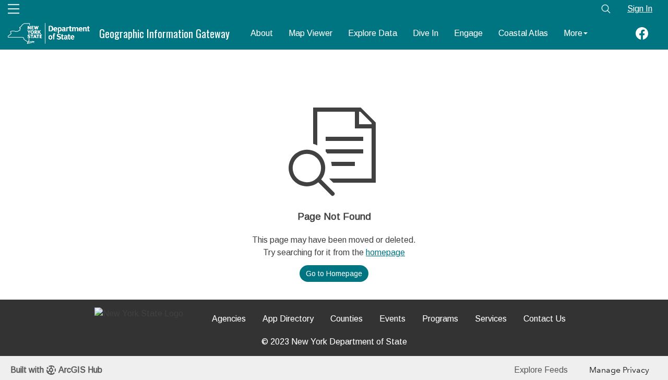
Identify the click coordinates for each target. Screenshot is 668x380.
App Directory (288, 318)
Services (491, 318)
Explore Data (372, 33)
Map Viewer (310, 33)
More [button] (573, 33)
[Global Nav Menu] (14, 9)
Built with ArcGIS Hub (56, 369)
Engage (468, 33)
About (261, 33)
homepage (385, 252)
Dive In (425, 33)
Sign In (639, 8)
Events (392, 318)
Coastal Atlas (523, 33)
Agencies (229, 318)
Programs (440, 318)
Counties (346, 318)
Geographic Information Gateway (164, 33)
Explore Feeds (541, 369)
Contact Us (544, 318)
